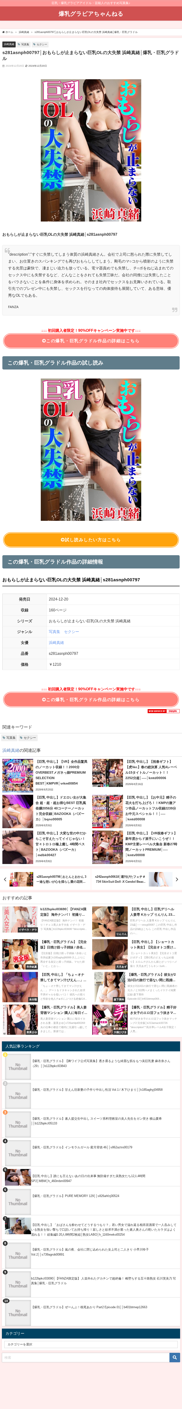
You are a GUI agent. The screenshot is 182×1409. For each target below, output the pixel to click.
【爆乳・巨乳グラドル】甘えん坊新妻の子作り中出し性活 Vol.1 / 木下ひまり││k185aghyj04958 (97, 1089)
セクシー (42, 44)
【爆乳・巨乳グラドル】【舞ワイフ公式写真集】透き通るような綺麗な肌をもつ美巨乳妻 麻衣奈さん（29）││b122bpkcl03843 (100, 1063)
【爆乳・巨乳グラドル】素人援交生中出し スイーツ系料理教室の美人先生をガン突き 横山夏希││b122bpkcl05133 (96, 1121)
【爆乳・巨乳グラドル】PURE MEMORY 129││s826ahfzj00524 (75, 1195)
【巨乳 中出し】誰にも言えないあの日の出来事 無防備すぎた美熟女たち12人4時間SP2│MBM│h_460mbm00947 (88, 1178)
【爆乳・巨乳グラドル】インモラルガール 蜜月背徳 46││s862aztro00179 (81, 1147)
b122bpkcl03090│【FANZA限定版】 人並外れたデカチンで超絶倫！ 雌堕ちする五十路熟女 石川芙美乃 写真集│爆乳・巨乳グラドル (103, 1281)
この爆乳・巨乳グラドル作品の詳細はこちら (93, 341)
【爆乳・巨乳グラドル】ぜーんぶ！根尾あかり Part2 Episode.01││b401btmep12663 (89, 1307)
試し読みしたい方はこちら (93, 540)
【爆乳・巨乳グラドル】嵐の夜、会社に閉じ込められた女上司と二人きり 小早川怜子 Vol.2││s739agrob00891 (90, 1252)
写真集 (25, 44)
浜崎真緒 (9, 44)
